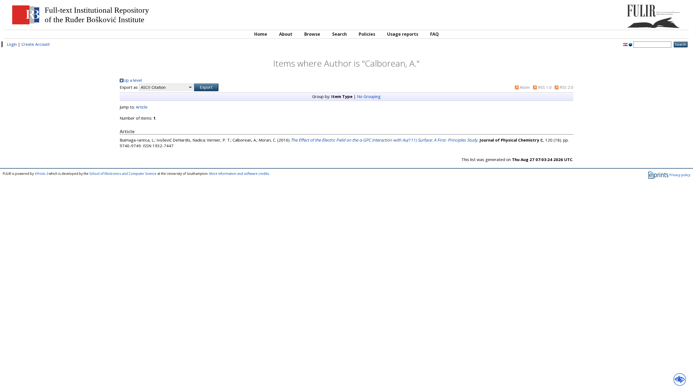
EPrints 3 (41, 173)
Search (339, 34)
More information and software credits (239, 173)
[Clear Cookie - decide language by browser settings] (630, 44)
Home (260, 34)
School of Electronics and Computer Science (122, 173)
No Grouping (369, 96)
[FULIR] (600, 14)
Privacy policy (679, 175)
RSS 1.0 (545, 87)
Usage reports (402, 34)
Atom (525, 87)
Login (12, 44)
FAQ (434, 34)
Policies (367, 34)
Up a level (132, 80)
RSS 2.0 (566, 87)
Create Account (35, 44)
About (285, 34)
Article (142, 107)
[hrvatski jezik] (625, 44)
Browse (312, 34)
